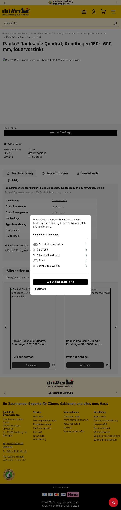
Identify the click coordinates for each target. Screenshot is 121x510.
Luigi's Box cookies (49, 266)
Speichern (40, 289)
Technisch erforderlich (51, 244)
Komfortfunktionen (49, 255)
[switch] (35, 250)
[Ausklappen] (86, 244)
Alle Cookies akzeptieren (60, 282)
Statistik (43, 250)
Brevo (42, 260)
